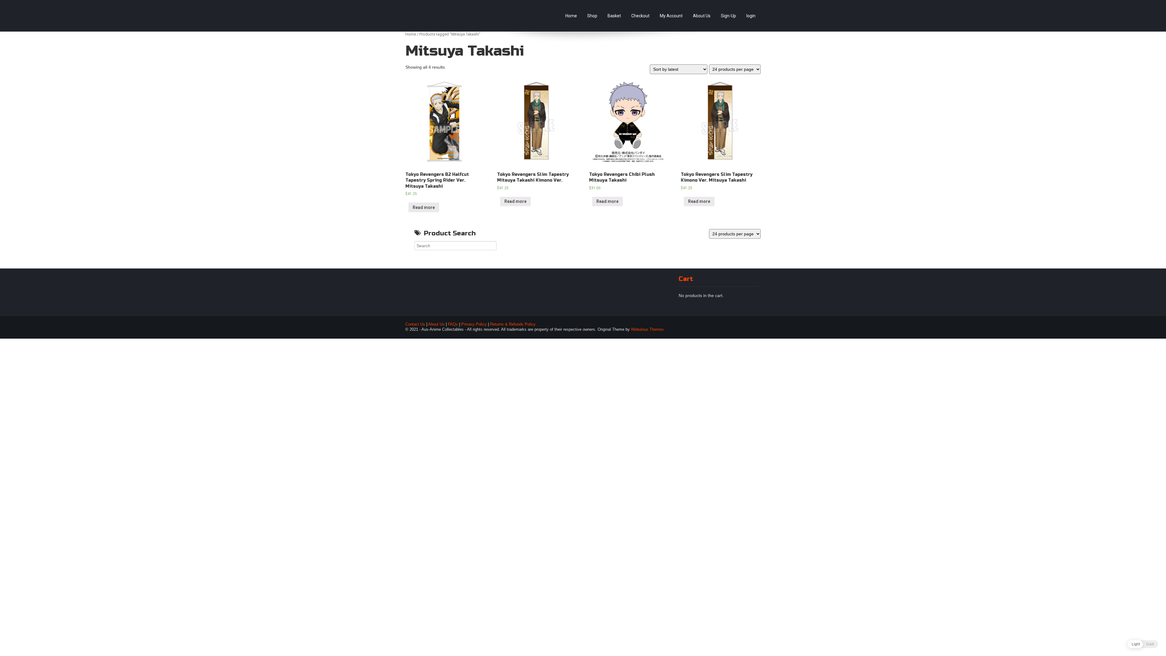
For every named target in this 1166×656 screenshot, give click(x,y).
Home (571, 15)
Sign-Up (728, 15)
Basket (614, 15)
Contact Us (415, 324)
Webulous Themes (647, 329)
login (750, 15)
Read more (424, 207)
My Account (671, 15)
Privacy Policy (474, 324)
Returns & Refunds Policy (513, 324)
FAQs (453, 324)
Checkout (640, 15)
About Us (702, 15)
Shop (592, 15)
